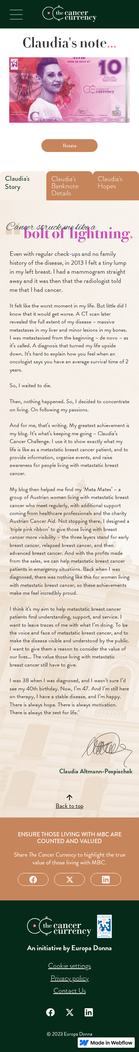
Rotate (69, 145)
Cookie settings (69, 965)
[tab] (23, 185)
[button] (16, 14)
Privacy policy (70, 978)
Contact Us (69, 990)
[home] (69, 13)
